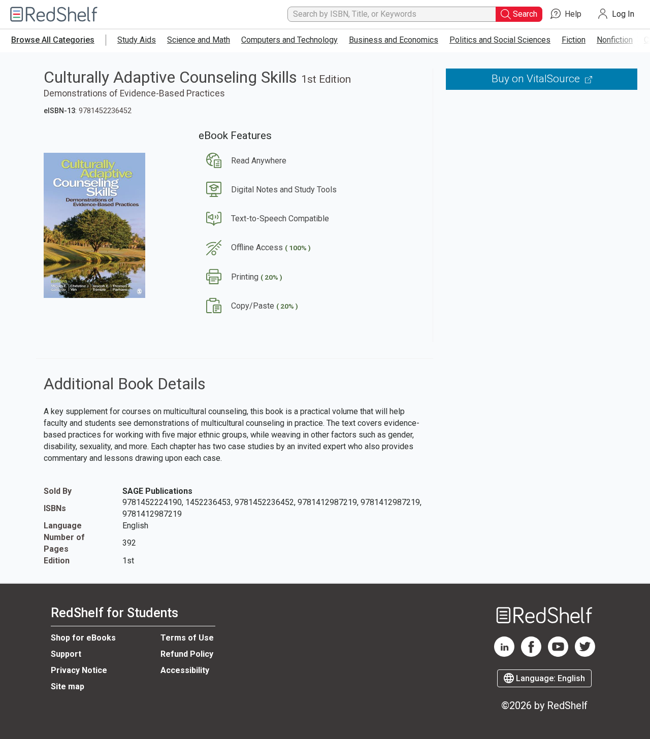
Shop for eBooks (83, 638)
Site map (67, 686)
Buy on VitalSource (537, 79)
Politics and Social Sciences (499, 40)
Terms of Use (187, 638)
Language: (549, 678)
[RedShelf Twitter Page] (585, 654)
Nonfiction (615, 40)
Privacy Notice (79, 670)
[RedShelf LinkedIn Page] (504, 654)
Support (66, 654)
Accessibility (184, 670)
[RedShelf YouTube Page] (558, 654)
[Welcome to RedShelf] (54, 14)
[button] (242, 160)
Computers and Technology (289, 40)
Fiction (574, 40)
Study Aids (136, 40)
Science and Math (198, 40)
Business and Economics (393, 40)
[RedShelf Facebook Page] (531, 654)
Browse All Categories (52, 40)
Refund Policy (186, 654)
